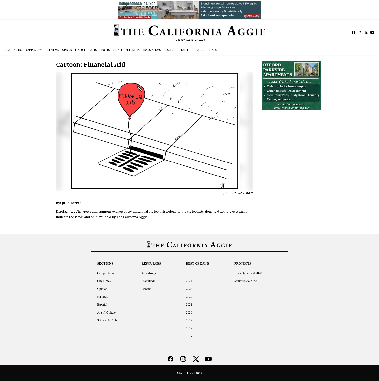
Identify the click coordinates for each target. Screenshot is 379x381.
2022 (189, 296)
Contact (146, 289)
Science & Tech (107, 320)
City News (104, 281)
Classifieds (148, 281)
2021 (189, 304)
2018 (189, 328)
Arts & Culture (106, 312)
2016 (189, 344)
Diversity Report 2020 (248, 273)
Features (102, 296)
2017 (189, 336)
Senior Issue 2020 (245, 281)
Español (102, 304)
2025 (189, 273)
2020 (189, 312)
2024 (189, 281)
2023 (189, 289)
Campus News (106, 273)
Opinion (102, 289)
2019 (189, 320)
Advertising (149, 273)
